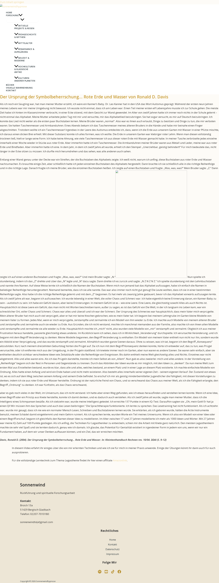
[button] (20, 15)
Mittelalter (25, 43)
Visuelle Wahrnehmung (19, 87)
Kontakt (11, 90)
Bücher (10, 85)
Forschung (12, 15)
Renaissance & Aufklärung (24, 50)
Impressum (112, 554)
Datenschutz (112, 549)
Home (9, 12)
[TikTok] (113, 572)
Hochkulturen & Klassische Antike (24, 69)
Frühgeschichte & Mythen (25, 36)
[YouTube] (106, 572)
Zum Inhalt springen (12, 2)
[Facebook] (119, 572)
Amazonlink (120, 460)
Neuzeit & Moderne (21, 59)
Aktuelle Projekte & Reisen (24, 27)
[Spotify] (99, 572)
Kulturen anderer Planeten (24, 79)
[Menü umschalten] (22, 20)
